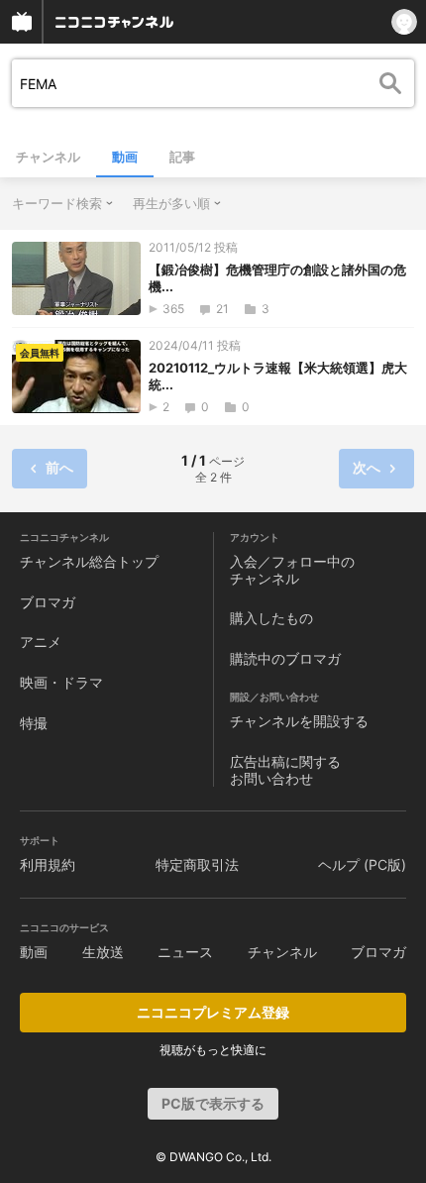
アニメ (40, 641)
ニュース (185, 951)
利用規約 (47, 864)
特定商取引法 (197, 864)
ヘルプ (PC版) (362, 864)
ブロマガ (47, 601)
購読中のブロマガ (285, 658)
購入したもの (271, 617)
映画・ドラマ (61, 682)
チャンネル (48, 156)
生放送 (103, 951)
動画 (125, 156)
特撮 (34, 722)
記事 (182, 156)
